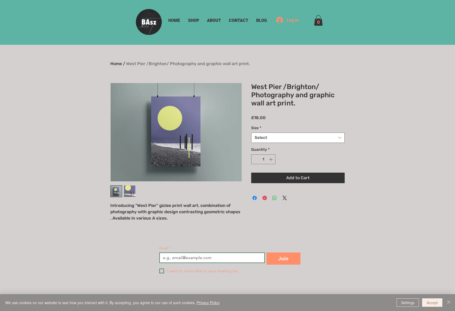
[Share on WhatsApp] (274, 198)
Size (256, 128)
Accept (432, 302)
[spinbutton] (263, 159)
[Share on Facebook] (254, 198)
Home (116, 63)
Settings (407, 302)
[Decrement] (255, 159)
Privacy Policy (208, 302)
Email (165, 248)
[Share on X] (284, 198)
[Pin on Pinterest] (264, 198)
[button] (318, 20)
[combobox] (298, 138)
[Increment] (271, 159)
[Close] (449, 302)
